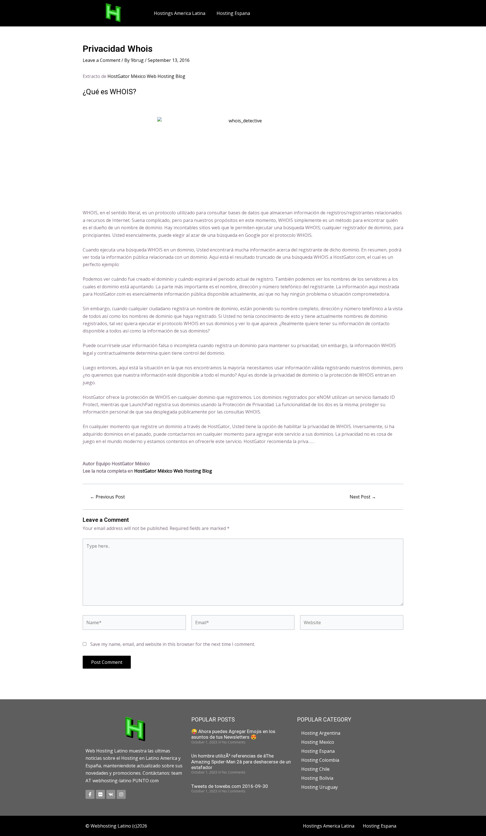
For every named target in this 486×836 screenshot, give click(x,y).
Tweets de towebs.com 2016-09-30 (229, 786)
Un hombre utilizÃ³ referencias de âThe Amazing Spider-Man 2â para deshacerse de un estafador (241, 761)
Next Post (363, 497)
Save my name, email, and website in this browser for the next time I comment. (172, 644)
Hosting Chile (315, 769)
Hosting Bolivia (317, 778)
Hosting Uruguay (319, 787)
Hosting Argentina (320, 733)
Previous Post (107, 497)
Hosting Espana (233, 13)
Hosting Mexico (317, 742)
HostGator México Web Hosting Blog (146, 76)
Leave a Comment (101, 60)
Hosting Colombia (320, 760)
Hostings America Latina (179, 13)
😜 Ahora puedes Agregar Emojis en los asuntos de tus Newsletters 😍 (233, 734)
